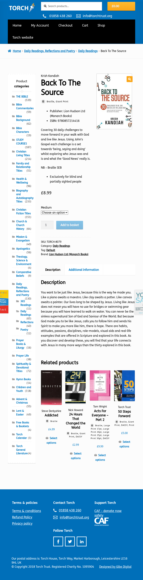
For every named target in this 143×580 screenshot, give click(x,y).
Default (50, 250)
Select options (52, 440)
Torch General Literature (22, 450)
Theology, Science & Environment (23, 260)
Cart (85, 25)
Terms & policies (25, 503)
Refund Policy (22, 517)
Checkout (65, 25)
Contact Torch (64, 503)
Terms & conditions (26, 511)
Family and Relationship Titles (23, 167)
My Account (40, 25)
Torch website (22, 37)
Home (17, 25)
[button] (130, 79)
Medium (46, 207)
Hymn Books (23, 379)
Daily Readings (88, 51)
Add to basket (70, 225)
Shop (101, 25)
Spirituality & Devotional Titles (23, 367)
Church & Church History (21, 225)
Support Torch (105, 503)
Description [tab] (52, 270)
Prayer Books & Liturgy (21, 344)
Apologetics (23, 248)
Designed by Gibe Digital (115, 566)
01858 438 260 (60, 16)
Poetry (24, 329)
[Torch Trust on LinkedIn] (82, 541)
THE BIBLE (22, 96)
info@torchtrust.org (97, 16)
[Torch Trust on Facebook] (58, 541)
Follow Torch (63, 531)
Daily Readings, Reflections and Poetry (49, 51)
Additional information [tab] (84, 270)
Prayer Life (22, 355)
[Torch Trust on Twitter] (70, 541)
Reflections (26, 322)
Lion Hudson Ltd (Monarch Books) (68, 254)
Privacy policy (22, 523)
